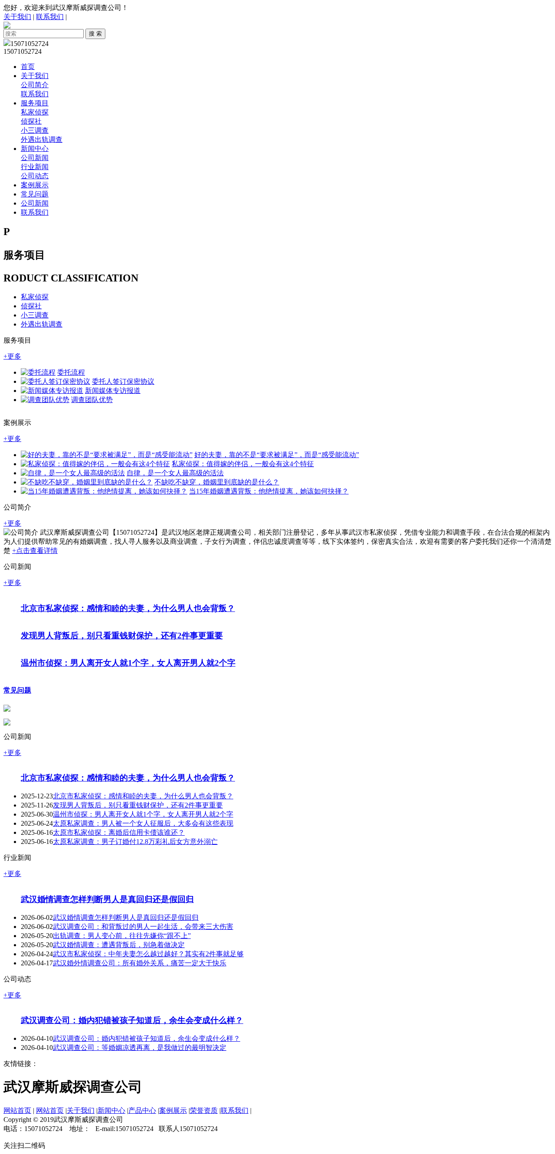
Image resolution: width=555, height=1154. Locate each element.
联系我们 (50, 16)
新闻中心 (35, 148)
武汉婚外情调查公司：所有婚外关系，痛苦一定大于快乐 (139, 995)
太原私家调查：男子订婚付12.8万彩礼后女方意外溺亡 (135, 864)
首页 (28, 66)
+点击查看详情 (35, 550)
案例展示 (35, 185)
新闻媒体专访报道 (112, 390)
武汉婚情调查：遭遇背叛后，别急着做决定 (119, 977)
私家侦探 (35, 112)
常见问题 (35, 194)
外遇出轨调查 (41, 139)
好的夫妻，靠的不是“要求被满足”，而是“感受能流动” (276, 454)
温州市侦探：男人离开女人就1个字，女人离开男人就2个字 (128, 676)
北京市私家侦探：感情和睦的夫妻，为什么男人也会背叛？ (128, 615)
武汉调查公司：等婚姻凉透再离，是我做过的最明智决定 (139, 1088)
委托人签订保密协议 (123, 381)
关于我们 (17, 16)
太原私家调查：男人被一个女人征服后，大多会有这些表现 (143, 846)
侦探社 (31, 121)
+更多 (12, 356)
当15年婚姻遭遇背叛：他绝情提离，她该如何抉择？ (269, 491)
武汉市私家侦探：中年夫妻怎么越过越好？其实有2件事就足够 (148, 986)
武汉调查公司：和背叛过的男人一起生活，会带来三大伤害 (143, 958)
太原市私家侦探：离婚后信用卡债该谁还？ (119, 855)
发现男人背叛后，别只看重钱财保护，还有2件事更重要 (122, 642)
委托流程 (71, 372)
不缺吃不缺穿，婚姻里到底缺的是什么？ (216, 482)
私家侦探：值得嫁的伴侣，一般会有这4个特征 (243, 463)
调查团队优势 (92, 399)
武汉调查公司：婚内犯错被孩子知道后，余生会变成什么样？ (132, 1061)
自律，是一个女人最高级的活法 (175, 473)
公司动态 (35, 176)
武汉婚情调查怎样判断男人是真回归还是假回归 (107, 931)
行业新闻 (35, 166)
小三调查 (35, 130)
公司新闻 (35, 157)
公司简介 (35, 84)
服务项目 (35, 103)
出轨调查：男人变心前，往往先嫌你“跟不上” (122, 967)
